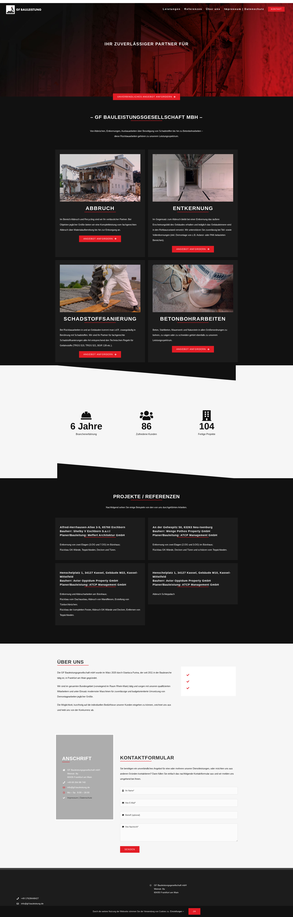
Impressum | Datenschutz (79, 797)
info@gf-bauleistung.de (78, 787)
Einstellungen (176, 911)
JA (194, 911)
